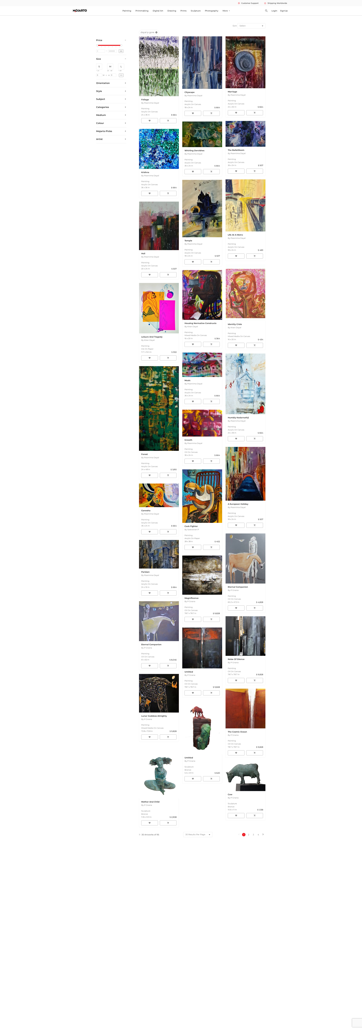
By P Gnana (233, 590)
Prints (183, 10)
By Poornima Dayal (150, 103)
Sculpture (196, 10)
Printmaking (141, 10)
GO (121, 51)
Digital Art (158, 10)
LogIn (274, 10)
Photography (211, 10)
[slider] (97, 45)
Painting (126, 10)
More (226, 10)
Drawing (171, 10)
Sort (235, 25)
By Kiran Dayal (148, 340)
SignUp (284, 10)
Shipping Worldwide (275, 3)
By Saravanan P (192, 529)
